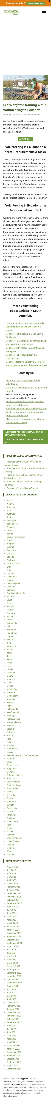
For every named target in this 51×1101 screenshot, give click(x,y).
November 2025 (14, 897)
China (9, 570)
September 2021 (14, 1062)
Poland (10, 742)
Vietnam (10, 848)
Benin (9, 530)
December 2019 (14, 1069)
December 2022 (14, 1012)
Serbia (10, 762)
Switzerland (12, 808)
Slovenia (11, 772)
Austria (10, 517)
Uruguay (10, 844)
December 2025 (14, 893)
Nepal (9, 706)
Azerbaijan (11, 520)
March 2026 (12, 883)
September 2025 (14, 903)
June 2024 (11, 953)
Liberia (10, 669)
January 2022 (13, 1049)
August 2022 (12, 1025)
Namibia (11, 702)
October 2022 (13, 1019)
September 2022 (14, 1022)
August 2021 (12, 1065)
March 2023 (12, 1002)
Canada (10, 557)
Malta (9, 682)
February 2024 (13, 966)
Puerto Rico (12, 748)
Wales (9, 851)
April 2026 (11, 880)
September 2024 (14, 943)
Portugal (11, 745)
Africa (9, 500)
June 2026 (11, 873)
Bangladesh (12, 524)
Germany (11, 613)
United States (13, 841)
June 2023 (11, 992)
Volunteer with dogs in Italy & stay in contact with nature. (24, 433)
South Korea (12, 788)
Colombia (11, 573)
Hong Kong (12, 633)
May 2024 (11, 956)
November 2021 (14, 1055)
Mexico (10, 686)
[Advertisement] (25, 45)
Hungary (11, 636)
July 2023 (11, 989)
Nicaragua (11, 715)
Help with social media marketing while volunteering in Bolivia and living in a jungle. (25, 326)
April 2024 (11, 959)
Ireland (10, 649)
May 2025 (11, 916)
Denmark (11, 586)
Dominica (11, 590)
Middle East (12, 689)
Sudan (10, 798)
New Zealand (13, 712)
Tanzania (11, 815)
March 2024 (12, 963)
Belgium (10, 527)
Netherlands (12, 709)
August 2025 (12, 906)
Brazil (9, 540)
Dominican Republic (16, 593)
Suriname (11, 801)
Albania (10, 504)
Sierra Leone (12, 765)
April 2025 (11, 920)
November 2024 (14, 936)
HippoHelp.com (27, 1078)
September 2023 (14, 982)
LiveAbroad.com (9, 1081)
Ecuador (23, 114)
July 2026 (11, 870)
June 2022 (11, 1032)
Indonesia (11, 646)
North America (13, 719)
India (9, 643)
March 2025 (12, 923)
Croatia (10, 580)
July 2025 (11, 910)
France (10, 610)
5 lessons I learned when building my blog (26, 408)
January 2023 (13, 1009)
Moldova (11, 692)
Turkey (10, 831)
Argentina (11, 507)
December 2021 (14, 1052)
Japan (10, 659)
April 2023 (11, 999)
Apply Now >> (25, 139)
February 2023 (13, 1006)
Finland (10, 606)
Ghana (10, 616)
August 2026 (12, 867)
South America (35, 114)
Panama (11, 735)
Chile (9, 567)
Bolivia (10, 534)
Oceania (10, 729)
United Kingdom (14, 838)
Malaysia (11, 679)
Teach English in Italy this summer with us (24, 440)
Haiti (9, 626)
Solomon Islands (14, 775)
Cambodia (11, 550)
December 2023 (14, 973)
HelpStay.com (15, 1084)
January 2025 (13, 930)
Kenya (9, 663)
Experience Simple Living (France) (22, 488)
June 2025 (11, 913)
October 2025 (13, 900)
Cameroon (11, 553)
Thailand (11, 818)
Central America (14, 563)
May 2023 (11, 996)
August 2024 (12, 946)
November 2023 (14, 976)
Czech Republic (14, 583)
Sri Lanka (11, 795)
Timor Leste (12, 821)
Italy (9, 656)
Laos (9, 666)
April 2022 (11, 1039)
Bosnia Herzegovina (16, 537)
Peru (9, 739)
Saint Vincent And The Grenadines (22, 755)
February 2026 (13, 887)
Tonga (10, 828)
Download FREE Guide (36, 3)
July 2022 (11, 1029)
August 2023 (12, 986)
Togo (9, 825)
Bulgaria (10, 543)
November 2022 (14, 1016)
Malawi (10, 676)
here (14, 1096)
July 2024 (11, 949)
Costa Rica (12, 576)
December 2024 (14, 933)
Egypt (9, 600)
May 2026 (11, 877)
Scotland (11, 758)
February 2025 (13, 926)
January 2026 (13, 890)
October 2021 (13, 1059)
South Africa (12, 778)
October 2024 (13, 940)
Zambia (10, 854)
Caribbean (11, 560)
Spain (9, 791)
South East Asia (14, 785)
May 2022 (11, 1035)
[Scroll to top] (47, 1097)
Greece (10, 619)
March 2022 (12, 1042)
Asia (9, 510)
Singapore (11, 768)
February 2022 (13, 1045)
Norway (10, 725)
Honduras (11, 629)
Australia (11, 514)
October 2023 (13, 979)
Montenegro (12, 696)
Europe (10, 603)
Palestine (11, 732)
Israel (9, 653)
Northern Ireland (14, 722)
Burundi (10, 547)
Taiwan (10, 811)
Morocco (11, 699)
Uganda (10, 835)
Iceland (10, 639)
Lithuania (11, 672)
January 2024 (13, 969)
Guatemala (12, 623)
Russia (10, 752)
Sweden (10, 805)
